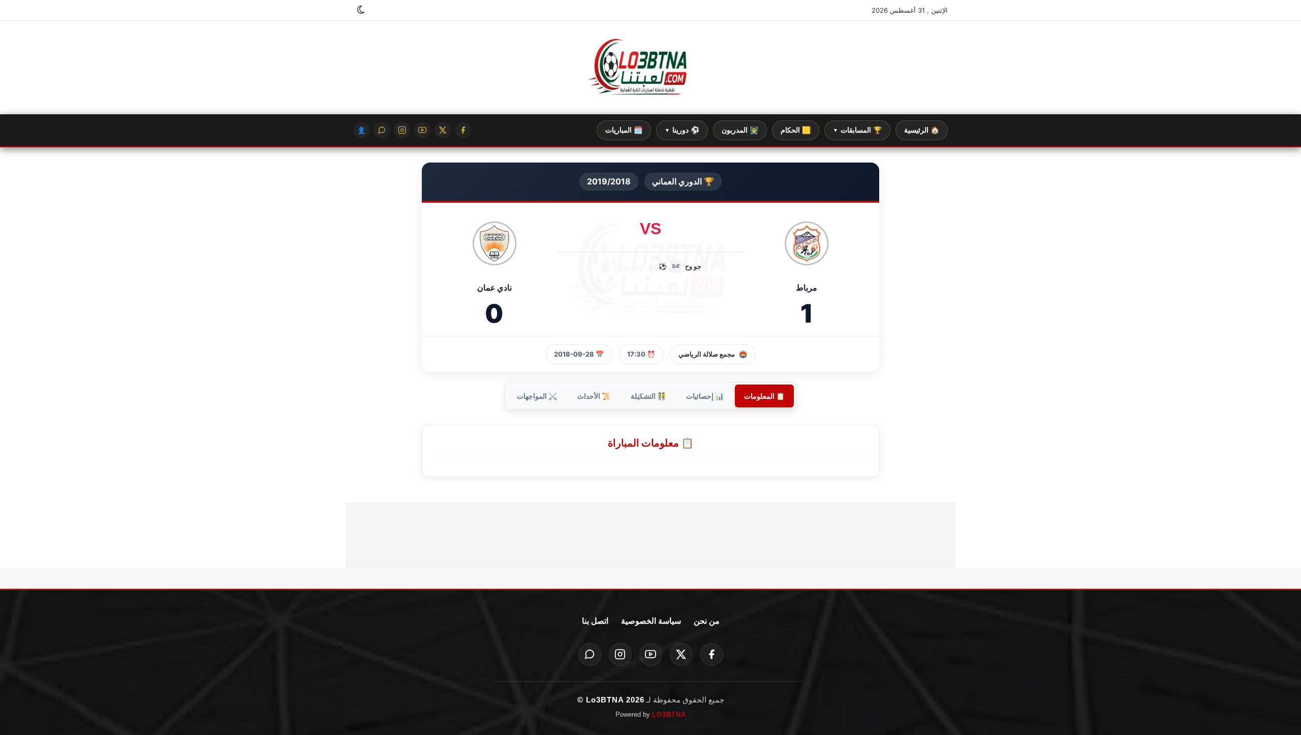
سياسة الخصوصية (651, 621)
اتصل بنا (595, 621)
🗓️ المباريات (623, 130)
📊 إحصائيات (705, 396)
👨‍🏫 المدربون (740, 130)
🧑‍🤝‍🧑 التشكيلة (648, 396)
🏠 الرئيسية (921, 130)
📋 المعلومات (764, 396)
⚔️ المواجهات (537, 396)
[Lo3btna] (650, 68)
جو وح (693, 266)
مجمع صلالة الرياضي (706, 354)
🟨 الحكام (796, 130)
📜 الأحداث (593, 396)
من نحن (707, 621)
